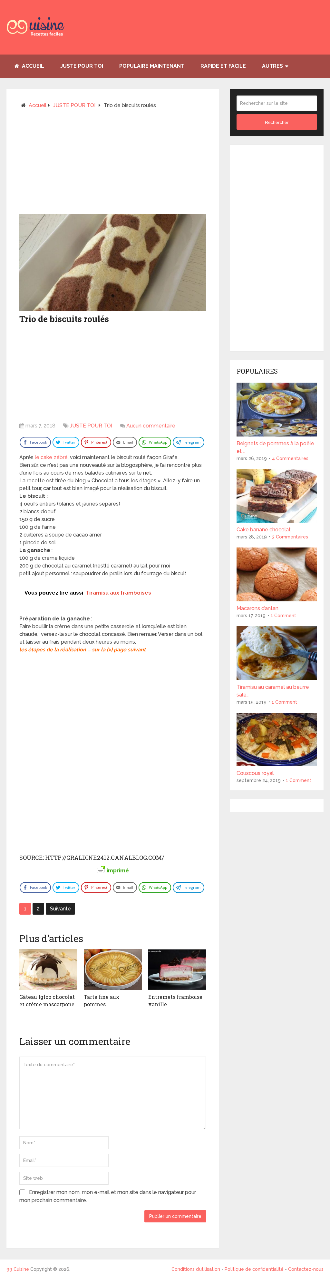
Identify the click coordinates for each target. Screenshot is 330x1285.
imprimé (118, 870)
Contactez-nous (306, 1269)
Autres (272, 66)
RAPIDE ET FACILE (223, 66)
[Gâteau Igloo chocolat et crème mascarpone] (48, 969)
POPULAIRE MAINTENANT (151, 66)
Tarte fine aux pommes (102, 1000)
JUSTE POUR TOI (81, 66)
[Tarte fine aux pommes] (113, 969)
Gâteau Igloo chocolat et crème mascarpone (47, 1000)
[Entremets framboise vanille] (177, 969)
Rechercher (277, 122)
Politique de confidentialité (254, 1269)
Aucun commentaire (150, 426)
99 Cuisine (17, 1269)
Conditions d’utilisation (196, 1269)
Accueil (32, 66)
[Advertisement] (112, 164)
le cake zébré (51, 457)
